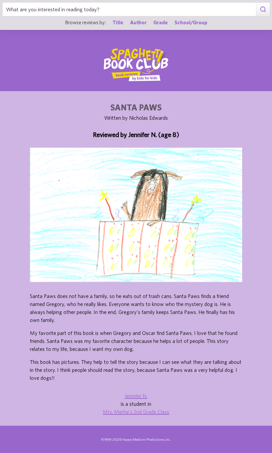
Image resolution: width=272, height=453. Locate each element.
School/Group (190, 22)
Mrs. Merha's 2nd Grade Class (136, 412)
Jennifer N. (136, 396)
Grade (160, 22)
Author (138, 22)
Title (117, 22)
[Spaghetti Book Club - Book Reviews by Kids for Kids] (136, 64)
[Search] (263, 9)
